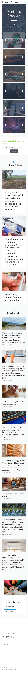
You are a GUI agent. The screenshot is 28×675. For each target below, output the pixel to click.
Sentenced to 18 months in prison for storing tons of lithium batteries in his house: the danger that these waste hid (13, 432)
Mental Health (7, 656)
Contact (5, 644)
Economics (6, 658)
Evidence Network (10, 2)
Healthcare (19, 273)
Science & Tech (7, 660)
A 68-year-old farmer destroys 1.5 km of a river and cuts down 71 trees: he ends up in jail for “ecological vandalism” (14, 201)
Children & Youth (9, 273)
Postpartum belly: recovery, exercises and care (13, 402)
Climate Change (8, 171)
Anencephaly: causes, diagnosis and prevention (13, 297)
